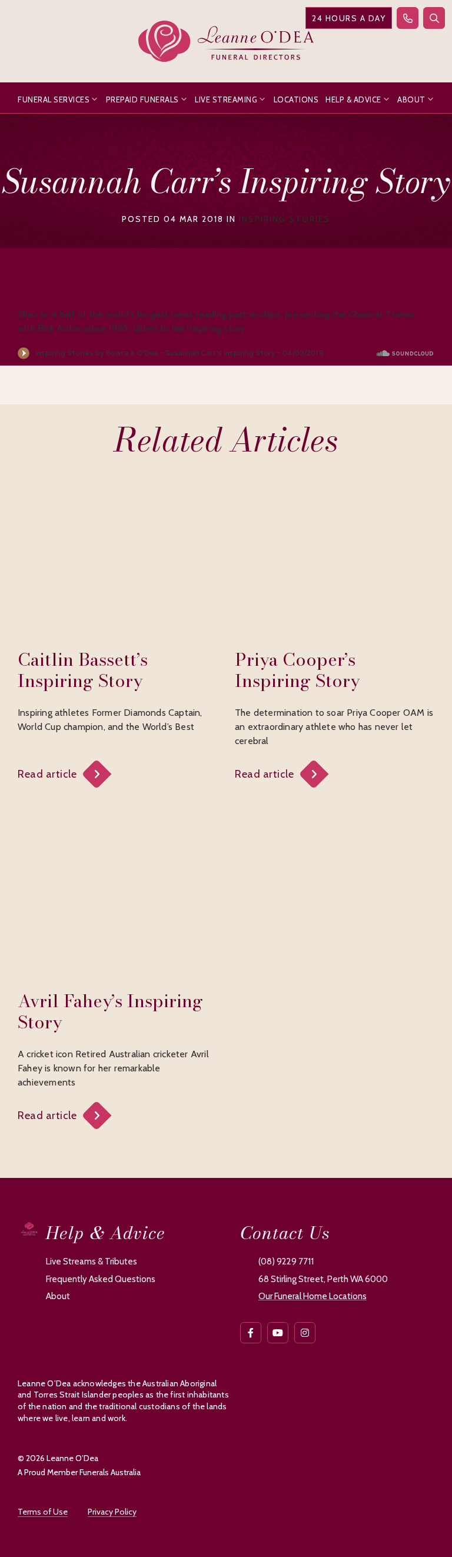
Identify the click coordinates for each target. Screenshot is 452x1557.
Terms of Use (43, 1511)
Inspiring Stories (284, 219)
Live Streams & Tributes (91, 1261)
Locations (296, 99)
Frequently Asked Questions (100, 1279)
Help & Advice (353, 99)
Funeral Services (53, 99)
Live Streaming (226, 99)
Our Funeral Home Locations (312, 1296)
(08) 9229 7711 (286, 1261)
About (411, 99)
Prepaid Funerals (142, 99)
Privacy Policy (112, 1511)
